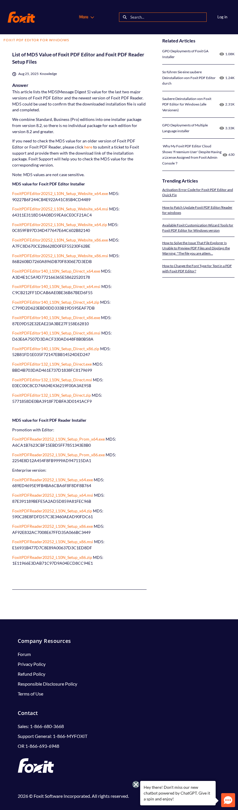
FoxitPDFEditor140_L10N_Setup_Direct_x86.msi (56, 332)
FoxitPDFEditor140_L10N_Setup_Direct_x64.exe (56, 271)
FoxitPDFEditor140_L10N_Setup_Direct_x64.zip (55, 302)
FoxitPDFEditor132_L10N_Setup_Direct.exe (52, 364)
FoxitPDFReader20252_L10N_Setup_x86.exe (52, 526)
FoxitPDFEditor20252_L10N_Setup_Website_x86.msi (60, 255)
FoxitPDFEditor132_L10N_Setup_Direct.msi (52, 379)
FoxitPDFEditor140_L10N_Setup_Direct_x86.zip (55, 348)
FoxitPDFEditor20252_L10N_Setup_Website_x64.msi (60, 208)
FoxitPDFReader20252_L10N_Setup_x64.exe (52, 479)
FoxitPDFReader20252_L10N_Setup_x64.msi (52, 495)
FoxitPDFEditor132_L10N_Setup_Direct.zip (51, 395)
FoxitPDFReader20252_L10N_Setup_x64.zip (52, 510)
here (87, 146)
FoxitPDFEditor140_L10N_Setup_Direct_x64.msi (56, 286)
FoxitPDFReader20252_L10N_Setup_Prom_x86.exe (58, 454)
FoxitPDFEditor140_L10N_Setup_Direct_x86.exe (56, 317)
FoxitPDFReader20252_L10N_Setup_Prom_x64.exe (58, 439)
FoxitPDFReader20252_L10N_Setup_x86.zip (52, 557)
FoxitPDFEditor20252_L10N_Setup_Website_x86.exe (60, 239)
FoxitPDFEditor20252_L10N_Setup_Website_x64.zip (59, 224)
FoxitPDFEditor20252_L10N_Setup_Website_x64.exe (60, 193)
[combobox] (168, 17)
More (83, 17)
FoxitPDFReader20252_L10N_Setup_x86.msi (52, 541)
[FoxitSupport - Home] (21, 17)
